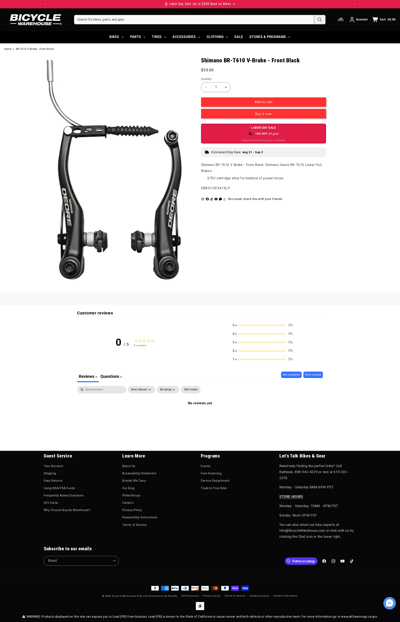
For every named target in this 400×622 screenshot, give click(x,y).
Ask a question (291, 374)
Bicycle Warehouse (124, 596)
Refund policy (190, 595)
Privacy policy (211, 595)
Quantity (206, 78)
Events (206, 466)
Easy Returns (53, 480)
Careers (128, 502)
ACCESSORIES (184, 37)
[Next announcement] (354, 4)
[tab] (111, 377)
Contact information (285, 595)
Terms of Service (134, 525)
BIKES (114, 37)
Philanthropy (131, 495)
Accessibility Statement (139, 473)
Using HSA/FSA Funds (59, 488)
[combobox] (194, 19)
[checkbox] (191, 389)
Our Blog (128, 488)
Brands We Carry (134, 480)
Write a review (313, 374)
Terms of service (234, 595)
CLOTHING (215, 37)
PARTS (135, 37)
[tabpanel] (200, 417)
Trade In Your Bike (214, 488)
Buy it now (263, 114)
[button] (262, 325)
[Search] (319, 19)
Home (7, 49)
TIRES (157, 37)
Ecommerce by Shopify (163, 596)
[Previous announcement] (45, 4)
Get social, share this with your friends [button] (255, 199)
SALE (238, 37)
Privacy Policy (132, 510)
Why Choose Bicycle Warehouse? (67, 510)
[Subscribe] (114, 561)
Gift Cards (51, 502)
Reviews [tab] (88, 376)
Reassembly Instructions (140, 517)
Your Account (53, 466)
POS (139, 596)
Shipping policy (259, 595)
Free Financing (211, 473)
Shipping (50, 473)
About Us (128, 466)
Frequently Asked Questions (64, 495)
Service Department (215, 480)
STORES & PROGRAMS (267, 37)
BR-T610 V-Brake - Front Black (35, 49)
